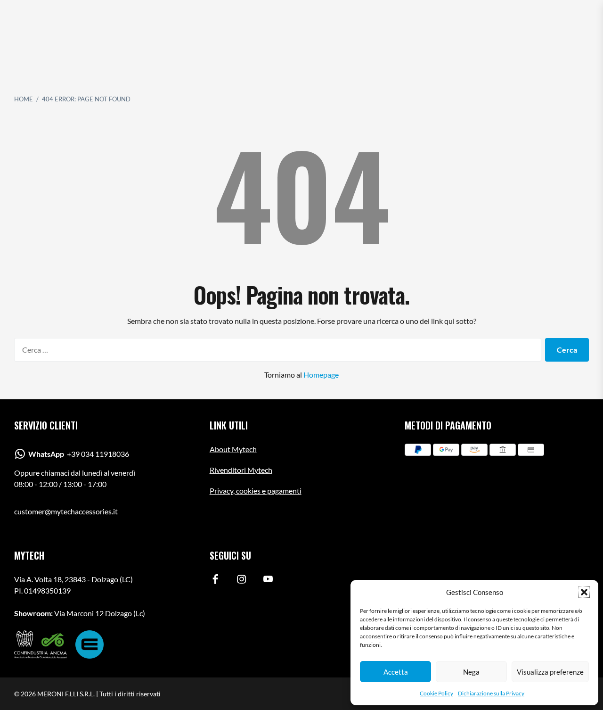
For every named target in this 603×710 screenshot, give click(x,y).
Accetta (395, 672)
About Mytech (233, 449)
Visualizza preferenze (550, 672)
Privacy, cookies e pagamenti (256, 490)
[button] (584, 592)
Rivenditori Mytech (241, 469)
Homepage (321, 374)
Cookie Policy (436, 693)
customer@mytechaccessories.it (66, 511)
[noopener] (215, 581)
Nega (471, 672)
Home (23, 99)
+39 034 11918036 (78, 453)
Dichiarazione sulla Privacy (491, 693)
